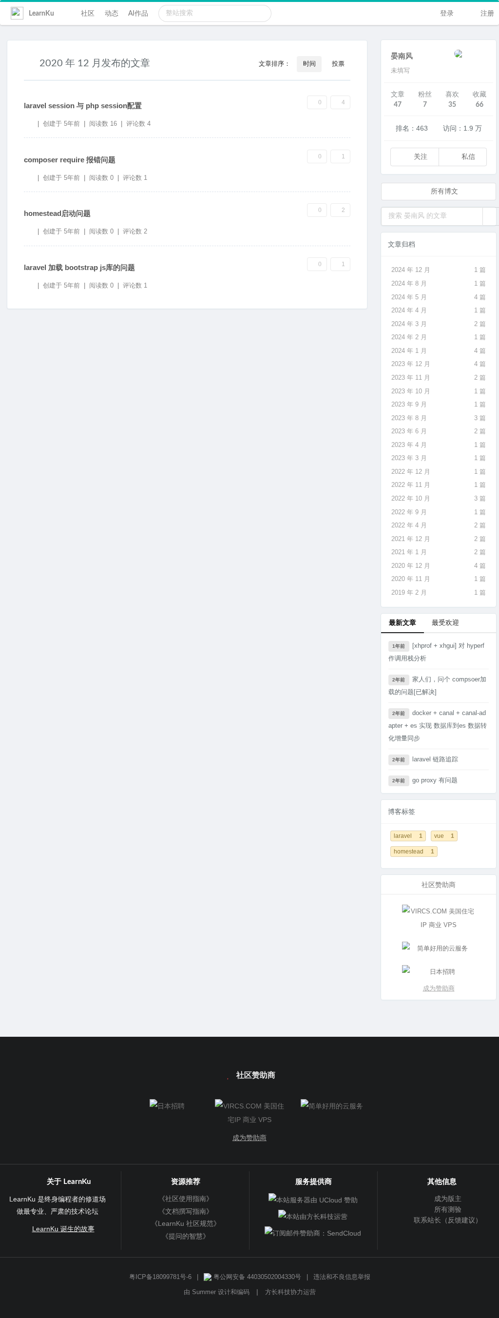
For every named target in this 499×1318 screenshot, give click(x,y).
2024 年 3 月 (438, 324)
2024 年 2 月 (438, 337)
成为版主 (446, 1198)
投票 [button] (338, 64)
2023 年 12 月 (438, 364)
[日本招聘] (438, 972)
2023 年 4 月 (438, 444)
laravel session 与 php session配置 (83, 105)
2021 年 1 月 (438, 552)
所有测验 (446, 1209)
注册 (486, 13)
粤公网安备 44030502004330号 (256, 1277)
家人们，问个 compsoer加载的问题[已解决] (437, 686)
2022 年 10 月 (438, 498)
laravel (408, 836)
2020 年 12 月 (438, 565)
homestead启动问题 (57, 213)
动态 (111, 13)
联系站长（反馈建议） (446, 1220)
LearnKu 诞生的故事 (63, 1229)
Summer (204, 1292)
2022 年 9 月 (438, 512)
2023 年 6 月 (438, 431)
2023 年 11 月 (438, 377)
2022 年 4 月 (438, 525)
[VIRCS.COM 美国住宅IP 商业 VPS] (438, 918)
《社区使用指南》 (185, 1198)
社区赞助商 (254, 1075)
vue (444, 836)
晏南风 (402, 56)
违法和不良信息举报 (341, 1277)
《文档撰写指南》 (185, 1211)
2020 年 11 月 (438, 578)
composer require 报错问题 (69, 159)
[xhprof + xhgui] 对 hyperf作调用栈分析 (436, 652)
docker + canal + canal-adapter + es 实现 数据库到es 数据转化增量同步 (437, 725)
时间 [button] (309, 64)
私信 (467, 157)
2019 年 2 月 (438, 592)
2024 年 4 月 (438, 310)
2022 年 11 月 (438, 484)
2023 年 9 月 (438, 404)
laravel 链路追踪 (425, 759)
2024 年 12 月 (438, 269)
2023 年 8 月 (438, 418)
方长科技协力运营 (290, 1292)
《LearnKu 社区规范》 (185, 1223)
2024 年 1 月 (438, 350)
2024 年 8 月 (438, 283)
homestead (414, 851)
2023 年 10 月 (438, 391)
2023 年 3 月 (438, 458)
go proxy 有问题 (424, 780)
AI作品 (138, 13)
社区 (88, 13)
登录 (446, 13)
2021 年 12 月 (438, 539)
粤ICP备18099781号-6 (160, 1277)
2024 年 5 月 (438, 297)
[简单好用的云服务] (438, 948)
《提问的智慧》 (186, 1236)
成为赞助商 (439, 988)
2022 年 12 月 (438, 471)
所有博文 (443, 191)
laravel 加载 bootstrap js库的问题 (79, 267)
